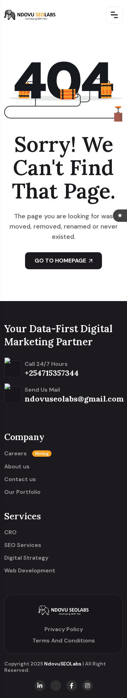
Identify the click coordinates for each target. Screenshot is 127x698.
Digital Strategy (26, 558)
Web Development (29, 570)
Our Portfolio (22, 492)
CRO (10, 532)
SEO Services (22, 545)
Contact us (20, 479)
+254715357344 (52, 373)
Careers (26, 453)
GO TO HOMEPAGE (60, 260)
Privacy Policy (63, 629)
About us (17, 466)
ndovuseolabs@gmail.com (74, 399)
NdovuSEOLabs (62, 663)
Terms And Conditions (63, 640)
